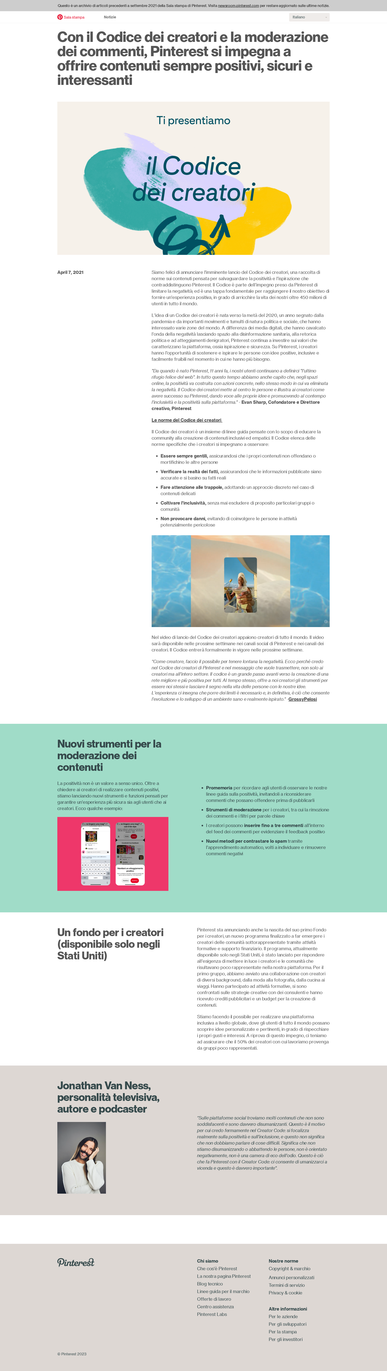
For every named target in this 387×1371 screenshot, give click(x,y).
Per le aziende (283, 1316)
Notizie (110, 17)
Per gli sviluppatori (287, 1324)
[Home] (60, 16)
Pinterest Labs (212, 1314)
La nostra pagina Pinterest (224, 1276)
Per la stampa (283, 1331)
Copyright (279, 1268)
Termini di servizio (287, 1285)
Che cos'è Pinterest (217, 1268)
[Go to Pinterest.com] (75, 1262)
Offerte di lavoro (214, 1299)
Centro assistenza (215, 1306)
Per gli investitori (286, 1339)
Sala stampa (74, 17)
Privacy (276, 1293)
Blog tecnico (210, 1284)
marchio (302, 1268)
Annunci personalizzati (291, 1277)
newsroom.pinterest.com (238, 5)
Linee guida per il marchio (223, 1291)
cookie (295, 1293)
